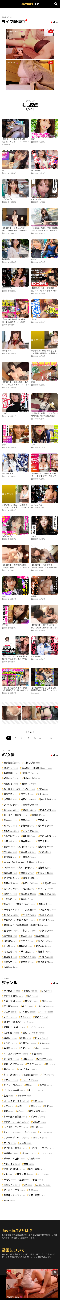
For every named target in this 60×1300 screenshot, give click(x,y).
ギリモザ (38, 1116)
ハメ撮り (28, 1011)
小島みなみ (11, 967)
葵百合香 (10, 951)
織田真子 (10, 956)
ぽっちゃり (12, 1184)
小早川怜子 (11, 804)
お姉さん (28, 1043)
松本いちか (30, 773)
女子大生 (11, 1058)
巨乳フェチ (12, 1163)
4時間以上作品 (14, 1027)
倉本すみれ (48, 809)
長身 (38, 1179)
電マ (49, 1106)
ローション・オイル (16, 1100)
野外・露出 (25, 1174)
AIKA (43, 788)
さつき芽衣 (31, 830)
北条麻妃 (10, 941)
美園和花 (11, 783)
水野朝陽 (27, 825)
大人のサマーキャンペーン (20, 1132)
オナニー (11, 1079)
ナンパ (10, 1043)
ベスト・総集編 (14, 1090)
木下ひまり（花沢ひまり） (19, 788)
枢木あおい (11, 809)
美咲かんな (11, 830)
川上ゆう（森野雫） (16, 815)
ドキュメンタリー (16, 1053)
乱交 (8, 1106)
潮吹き (41, 1016)
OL (51, 1064)
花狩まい (44, 951)
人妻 (22, 1106)
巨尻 (25, 1048)
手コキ (46, 1085)
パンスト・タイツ (42, 1148)
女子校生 (11, 1032)
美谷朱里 (10, 857)
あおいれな (48, 836)
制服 (28, 1058)
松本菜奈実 (28, 893)
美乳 (25, 1016)
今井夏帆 (29, 909)
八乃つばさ (11, 836)
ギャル (48, 1074)
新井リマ (29, 930)
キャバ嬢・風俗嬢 (15, 1116)
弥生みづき (32, 778)
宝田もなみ (11, 878)
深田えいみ (28, 851)
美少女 (31, 1001)
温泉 (24, 1179)
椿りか (9, 846)
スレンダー (45, 1006)
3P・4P (46, 1011)
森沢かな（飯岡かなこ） (37, 767)
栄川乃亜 (27, 951)
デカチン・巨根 (14, 1158)
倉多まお (10, 851)
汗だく (10, 1179)
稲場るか (10, 872)
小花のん (29, 914)
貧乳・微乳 (37, 1111)
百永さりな (11, 914)
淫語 (8, 1111)
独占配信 (31, 1074)
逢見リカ (10, 962)
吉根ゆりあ (31, 804)
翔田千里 (44, 841)
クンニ (43, 1174)
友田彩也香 (46, 920)
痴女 (27, 1006)
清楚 (33, 1190)
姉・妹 (37, 1127)
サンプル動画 (13, 995)
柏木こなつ (45, 888)
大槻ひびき (32, 762)
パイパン (42, 1048)
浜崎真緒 (11, 773)
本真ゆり (49, 883)
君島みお (10, 820)
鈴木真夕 (27, 962)
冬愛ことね (45, 872)
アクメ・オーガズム (16, 1121)
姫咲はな (29, 809)
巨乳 (46, 990)
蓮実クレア (29, 783)
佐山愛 (9, 946)
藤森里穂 (27, 841)
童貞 (29, 1163)
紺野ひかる (31, 883)
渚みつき (10, 794)
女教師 (34, 1158)
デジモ (10, 1016)
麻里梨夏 (10, 935)
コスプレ (34, 1064)
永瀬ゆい (10, 893)
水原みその (48, 909)
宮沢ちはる (43, 946)
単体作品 (12, 990)
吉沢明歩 (46, 930)
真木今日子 (26, 867)
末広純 (45, 851)
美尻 (36, 1106)
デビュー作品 (13, 1085)
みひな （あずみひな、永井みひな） (24, 862)
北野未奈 (10, 841)
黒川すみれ (26, 846)
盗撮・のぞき (13, 1064)
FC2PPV (11, 1006)
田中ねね (10, 825)
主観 (8, 1095)
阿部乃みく (28, 956)
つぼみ (9, 867)
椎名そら (27, 941)
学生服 (10, 1142)
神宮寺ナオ (11, 909)
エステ (46, 1153)
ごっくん (40, 1137)
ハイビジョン (27, 1069)
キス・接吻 (12, 1074)
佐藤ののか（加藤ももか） (19, 920)
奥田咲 (26, 935)
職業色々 (11, 1153)
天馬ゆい (44, 820)
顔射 (25, 1037)
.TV (30, 4)
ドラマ (41, 1037)
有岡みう (27, 899)
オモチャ (24, 1095)
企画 (44, 1043)
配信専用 (44, 1058)
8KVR (9, 1200)
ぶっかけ (29, 1153)
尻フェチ (35, 1090)
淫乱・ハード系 (34, 1032)
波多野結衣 (12, 762)
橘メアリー (11, 888)
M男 (8, 1174)
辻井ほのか (28, 857)
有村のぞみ (45, 846)
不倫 (37, 1053)
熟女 (47, 1001)
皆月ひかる (28, 799)
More (55, 22)
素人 (32, 995)
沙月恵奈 (10, 799)
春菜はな (38, 815)
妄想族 (10, 1048)
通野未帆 (44, 867)
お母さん (43, 1184)
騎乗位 (10, 1037)
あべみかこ (45, 941)
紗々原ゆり (45, 962)
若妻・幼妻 (36, 1195)
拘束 (38, 1100)
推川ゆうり (45, 825)
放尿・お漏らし (14, 1169)
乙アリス (27, 794)
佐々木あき (48, 799)
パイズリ (36, 1027)
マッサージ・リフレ (16, 1137)
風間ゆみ (27, 820)
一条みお (10, 899)
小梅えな (46, 956)
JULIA (43, 794)
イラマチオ (30, 1079)
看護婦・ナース (14, 1195)
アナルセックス (14, 1190)
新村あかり (12, 778)
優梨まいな (31, 878)
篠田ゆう (11, 767)
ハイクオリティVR (16, 1127)
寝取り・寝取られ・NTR (19, 1022)
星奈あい (46, 914)
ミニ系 (25, 1142)
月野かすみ (11, 883)
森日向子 (29, 836)
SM (28, 1184)
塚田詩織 (42, 935)
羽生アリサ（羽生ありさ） (19, 904)
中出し (31, 990)
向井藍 (28, 888)
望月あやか (11, 930)
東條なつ (27, 872)
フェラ (10, 1011)
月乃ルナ (45, 904)
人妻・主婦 (12, 1001)
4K (21, 1111)
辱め (9, 1069)
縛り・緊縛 (36, 1169)
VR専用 (39, 1121)
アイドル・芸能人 (15, 1148)
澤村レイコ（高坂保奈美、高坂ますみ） (26, 925)
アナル (46, 1132)
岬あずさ (25, 946)
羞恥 (31, 1085)
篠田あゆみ (48, 893)
